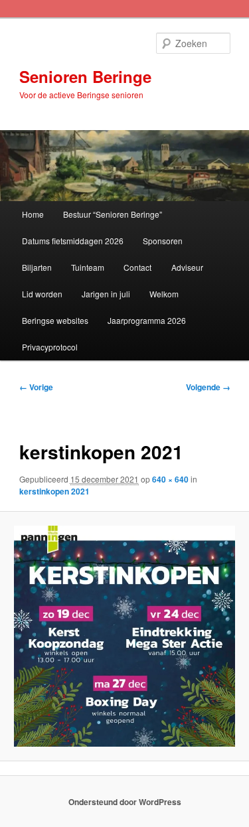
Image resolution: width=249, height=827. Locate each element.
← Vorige (36, 387)
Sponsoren (163, 240)
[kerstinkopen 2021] (124, 636)
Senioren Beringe (85, 76)
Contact (137, 267)
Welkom (164, 293)
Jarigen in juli (106, 293)
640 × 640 (170, 479)
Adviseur (187, 267)
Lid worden (42, 293)
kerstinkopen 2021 (54, 491)
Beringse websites (55, 320)
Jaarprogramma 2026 (147, 320)
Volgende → (208, 387)
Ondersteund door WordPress (124, 802)
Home (33, 214)
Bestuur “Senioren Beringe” (112, 214)
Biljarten (37, 267)
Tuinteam (87, 267)
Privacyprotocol (50, 346)
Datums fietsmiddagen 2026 (73, 240)
